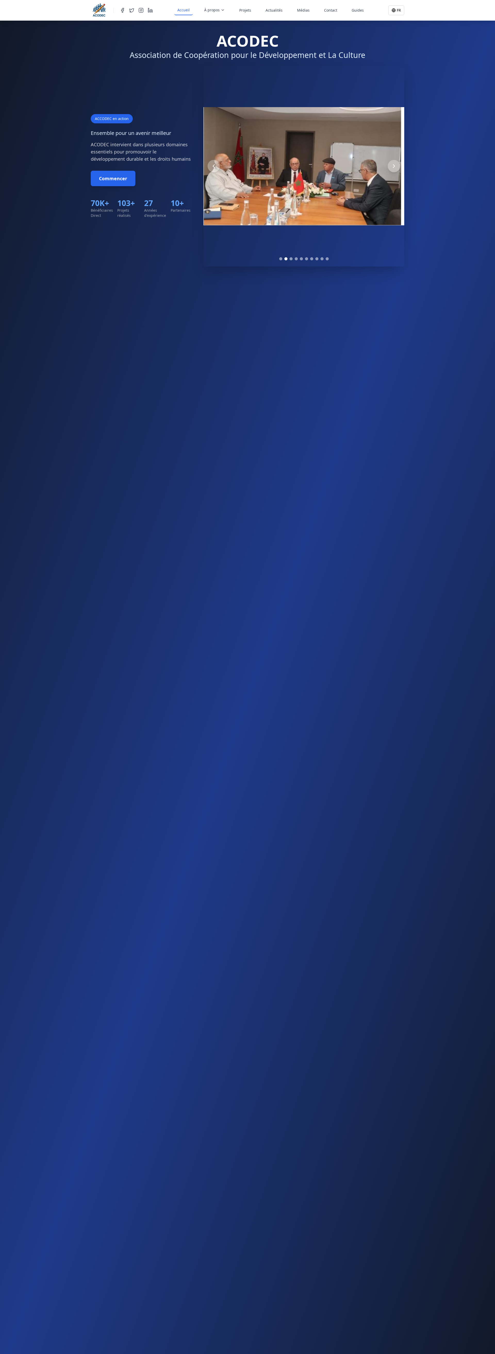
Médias (303, 10)
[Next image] (394, 166)
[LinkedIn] (150, 10)
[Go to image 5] (301, 258)
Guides (358, 10)
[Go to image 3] (291, 258)
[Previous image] (214, 166)
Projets (245, 10)
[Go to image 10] (327, 258)
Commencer (113, 178)
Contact (330, 10)
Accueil (183, 9)
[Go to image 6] (306, 258)
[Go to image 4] (296, 258)
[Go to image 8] (316, 258)
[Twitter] (131, 10)
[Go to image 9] (322, 258)
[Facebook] (122, 10)
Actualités (274, 10)
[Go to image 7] (311, 258)
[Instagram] (141, 10)
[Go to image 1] (280, 258)
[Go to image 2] (285, 258)
